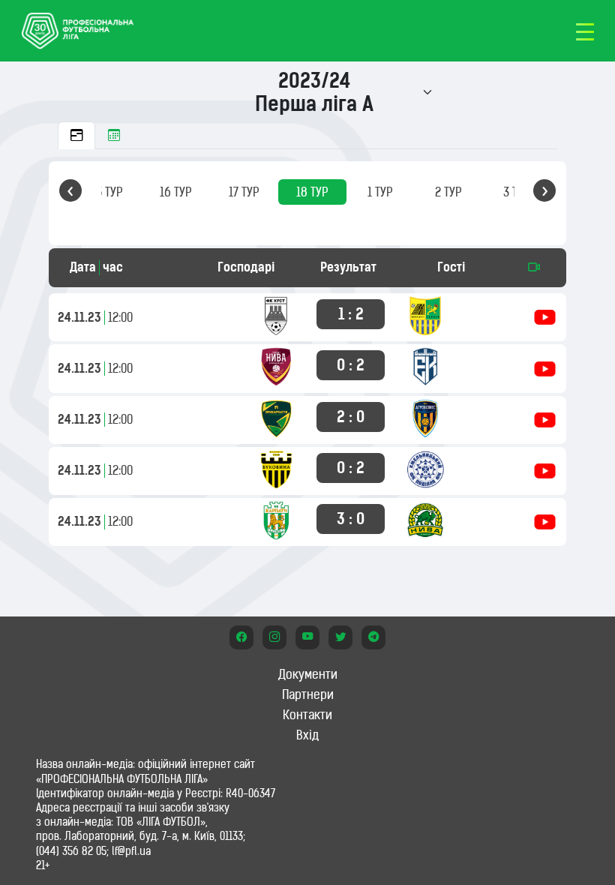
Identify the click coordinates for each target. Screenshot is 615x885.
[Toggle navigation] (585, 30)
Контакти (307, 714)
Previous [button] (70, 190)
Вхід (307, 735)
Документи (308, 674)
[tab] (76, 135)
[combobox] (318, 92)
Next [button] (544, 190)
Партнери (308, 694)
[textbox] (314, 92)
